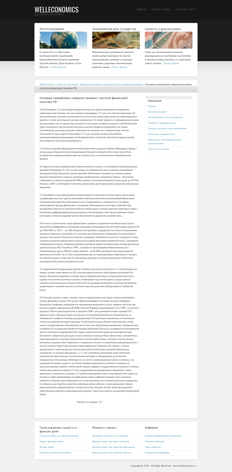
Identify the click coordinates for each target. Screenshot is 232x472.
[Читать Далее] (58, 67)
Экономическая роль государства (165, 117)
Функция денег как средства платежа (111, 452)
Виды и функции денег (52, 441)
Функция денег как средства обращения (113, 447)
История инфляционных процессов (163, 435)
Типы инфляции (153, 447)
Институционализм (157, 111)
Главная (141, 9)
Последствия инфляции (157, 452)
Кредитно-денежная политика (55, 452)
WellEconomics (56, 9)
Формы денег (47, 447)
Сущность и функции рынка (162, 122)
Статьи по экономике (67, 84)
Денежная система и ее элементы (110, 435)
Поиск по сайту (185, 9)
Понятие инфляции (155, 441)
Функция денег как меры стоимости (111, 441)
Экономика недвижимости (161, 134)
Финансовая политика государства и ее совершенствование (111, 84)
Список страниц (161, 9)
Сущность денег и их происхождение (59, 435)
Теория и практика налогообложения (167, 128)
